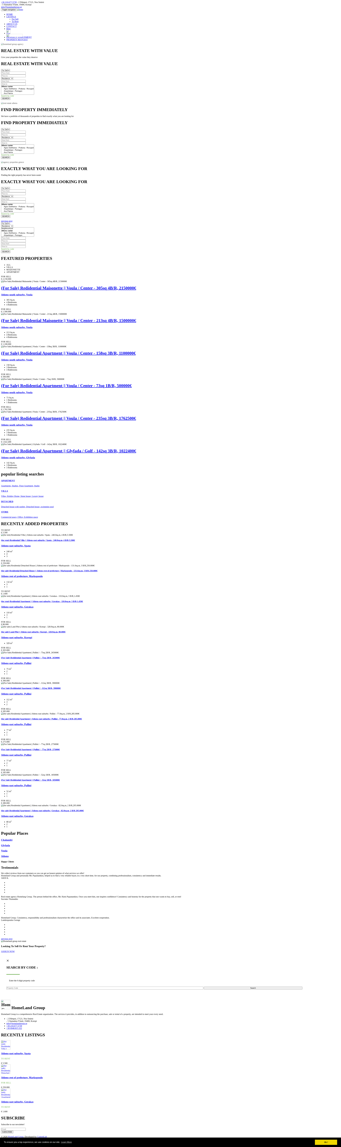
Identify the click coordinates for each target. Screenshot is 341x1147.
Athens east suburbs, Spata (16, 545)
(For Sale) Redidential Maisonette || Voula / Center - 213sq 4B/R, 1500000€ (68, 320)
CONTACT (11, 26)
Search (253, 988)
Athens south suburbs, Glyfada (18, 457)
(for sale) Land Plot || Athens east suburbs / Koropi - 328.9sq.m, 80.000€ (33, 632)
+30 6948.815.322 (14, 1028)
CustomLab (42, 1137)
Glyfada (5, 845)
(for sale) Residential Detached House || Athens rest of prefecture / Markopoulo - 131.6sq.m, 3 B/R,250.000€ (49, 571)
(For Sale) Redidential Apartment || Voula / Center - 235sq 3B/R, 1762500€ (68, 418)
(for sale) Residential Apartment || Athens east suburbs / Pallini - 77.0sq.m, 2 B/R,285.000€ (41, 719)
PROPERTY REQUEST (17, 39)
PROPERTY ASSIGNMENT (19, 37)
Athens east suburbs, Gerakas (17, 606)
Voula (4, 850)
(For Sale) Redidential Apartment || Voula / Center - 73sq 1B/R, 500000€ (66, 385)
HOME (9, 14)
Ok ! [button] (326, 1142)
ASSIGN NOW (8, 951)
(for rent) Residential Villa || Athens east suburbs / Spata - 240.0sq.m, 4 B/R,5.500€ (38, 540)
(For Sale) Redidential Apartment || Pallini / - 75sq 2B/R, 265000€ (30, 658)
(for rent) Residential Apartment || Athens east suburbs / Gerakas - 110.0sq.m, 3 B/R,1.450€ (42, 601)
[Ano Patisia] (17, 93)
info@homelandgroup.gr (11, 7)
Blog (8, 29)
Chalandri (6, 840)
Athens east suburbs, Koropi (16, 637)
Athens (5, 856)
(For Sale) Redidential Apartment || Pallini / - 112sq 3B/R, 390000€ (31, 688)
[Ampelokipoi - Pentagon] (17, 91)
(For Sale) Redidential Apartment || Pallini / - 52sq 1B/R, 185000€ (30, 780)
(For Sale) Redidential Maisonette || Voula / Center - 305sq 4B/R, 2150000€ (68, 288)
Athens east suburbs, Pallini (16, 663)
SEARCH (5, 98)
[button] (5, 221)
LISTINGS (11, 17)
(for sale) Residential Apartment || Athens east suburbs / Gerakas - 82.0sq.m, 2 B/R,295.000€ (42, 811)
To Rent (15, 21)
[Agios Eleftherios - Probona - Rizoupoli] (17, 89)
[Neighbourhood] (17, 228)
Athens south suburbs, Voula (17, 294)
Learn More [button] (66, 1142)
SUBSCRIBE (7, 1132)
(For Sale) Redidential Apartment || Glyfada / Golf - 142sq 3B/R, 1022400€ (68, 450)
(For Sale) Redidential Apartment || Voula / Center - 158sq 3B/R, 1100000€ (68, 353)
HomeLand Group (16, 1137)
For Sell (15, 19)
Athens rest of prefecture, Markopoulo (22, 576)
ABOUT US (11, 24)
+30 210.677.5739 (9, 2)
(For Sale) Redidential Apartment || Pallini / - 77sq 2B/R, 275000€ (30, 749)
